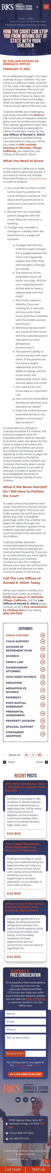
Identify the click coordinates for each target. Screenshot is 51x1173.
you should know (35, 178)
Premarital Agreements (15, 713)
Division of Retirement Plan (19, 648)
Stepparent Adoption (15, 734)
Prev (11, 762)
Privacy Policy (38, 1159)
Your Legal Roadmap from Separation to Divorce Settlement (22, 847)
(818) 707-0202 (35, 999)
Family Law (14, 662)
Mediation (14, 682)
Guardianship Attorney (17, 669)
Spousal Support (19, 726)
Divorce (12, 656)
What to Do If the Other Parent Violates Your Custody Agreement (24, 907)
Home (21, 18)
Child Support (17, 641)
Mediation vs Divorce (16, 690)
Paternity (13, 697)
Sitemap (23, 1159)
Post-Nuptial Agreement (16, 704)
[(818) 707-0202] (47, 1161)
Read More (14, 834)
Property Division (20, 720)
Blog (30, 18)
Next (39, 762)
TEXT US (38, 1170)
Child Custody (17, 635)
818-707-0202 (26, 1133)
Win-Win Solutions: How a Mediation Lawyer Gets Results (25, 787)
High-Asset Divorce (21, 676)
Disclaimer (20, 1065)
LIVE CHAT (13, 1170)
